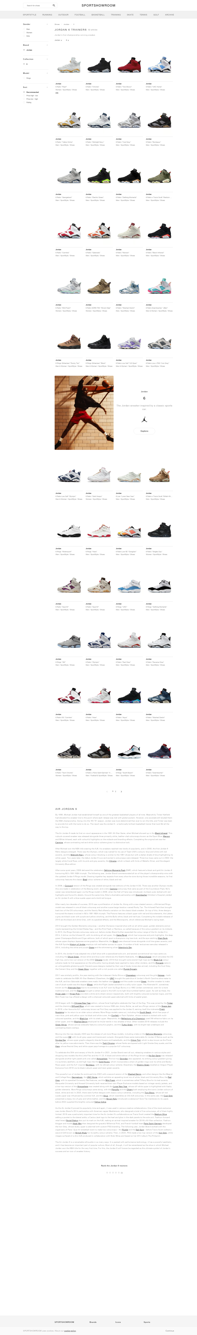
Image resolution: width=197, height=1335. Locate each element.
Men (28, 29)
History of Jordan (78, 944)
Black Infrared (161, 833)
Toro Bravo (150, 1092)
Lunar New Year (120, 1086)
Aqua (105, 1096)
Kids (28, 36)
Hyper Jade (60, 994)
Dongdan (124, 1058)
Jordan (29, 50)
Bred (85, 879)
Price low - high (32, 99)
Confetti (115, 1015)
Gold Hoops (104, 1062)
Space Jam (166, 1006)
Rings (28, 78)
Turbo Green (127, 1025)
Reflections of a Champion (133, 1018)
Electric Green (143, 1065)
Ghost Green (73, 957)
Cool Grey (168, 1096)
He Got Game (155, 1055)
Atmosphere (102, 1058)
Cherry (130, 1089)
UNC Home (92, 1077)
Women (29, 33)
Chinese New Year (82, 1003)
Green (144, 981)
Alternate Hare (74, 987)
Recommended (32, 92)
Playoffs (115, 1089)
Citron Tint (136, 1040)
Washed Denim (80, 1021)
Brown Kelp (112, 1099)
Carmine (59, 842)
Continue (170, 1331)
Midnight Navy (77, 855)
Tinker (170, 1003)
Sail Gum (140, 1130)
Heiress (161, 975)
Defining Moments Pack (114, 870)
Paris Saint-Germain (153, 1123)
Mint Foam (110, 1080)
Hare (57, 1046)
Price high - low (32, 96)
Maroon (166, 836)
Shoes (57, 24)
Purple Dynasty (130, 969)
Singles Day (60, 1040)
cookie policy (70, 1331)
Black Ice (84, 1018)
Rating (28, 102)
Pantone (81, 991)
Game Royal (121, 935)
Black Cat (158, 960)
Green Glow (83, 969)
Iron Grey (163, 1133)
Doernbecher (141, 895)
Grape (91, 947)
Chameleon (131, 975)
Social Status (72, 1120)
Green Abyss (61, 1025)
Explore (144, 431)
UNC (112, 978)
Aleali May (77, 1123)
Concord (69, 886)
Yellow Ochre (100, 1102)
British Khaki (81, 1133)
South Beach (145, 1012)
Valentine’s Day (125, 947)
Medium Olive (161, 1114)
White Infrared (145, 957)
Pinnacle (159, 963)
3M (69, 1037)
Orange (116, 981)
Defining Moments (154, 1034)
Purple (125, 1130)
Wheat (90, 984)
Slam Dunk (163, 938)
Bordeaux (90, 1065)
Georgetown (77, 1077)
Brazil (115, 941)
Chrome (112, 861)
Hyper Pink (75, 994)
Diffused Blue (78, 1006)
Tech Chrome (109, 1043)
